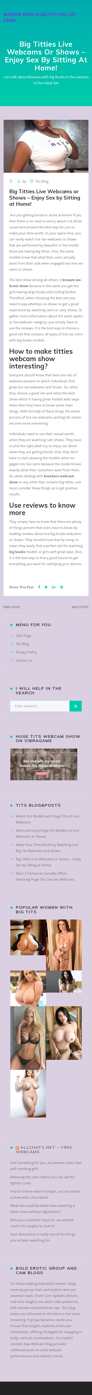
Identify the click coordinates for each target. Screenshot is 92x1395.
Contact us (24, 660)
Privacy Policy (26, 652)
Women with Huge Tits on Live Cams (39, 17)
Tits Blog (41, 181)
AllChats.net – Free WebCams (44, 1149)
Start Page (23, 635)
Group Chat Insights (25, 1325)
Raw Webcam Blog (38, 1344)
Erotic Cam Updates (50, 1295)
